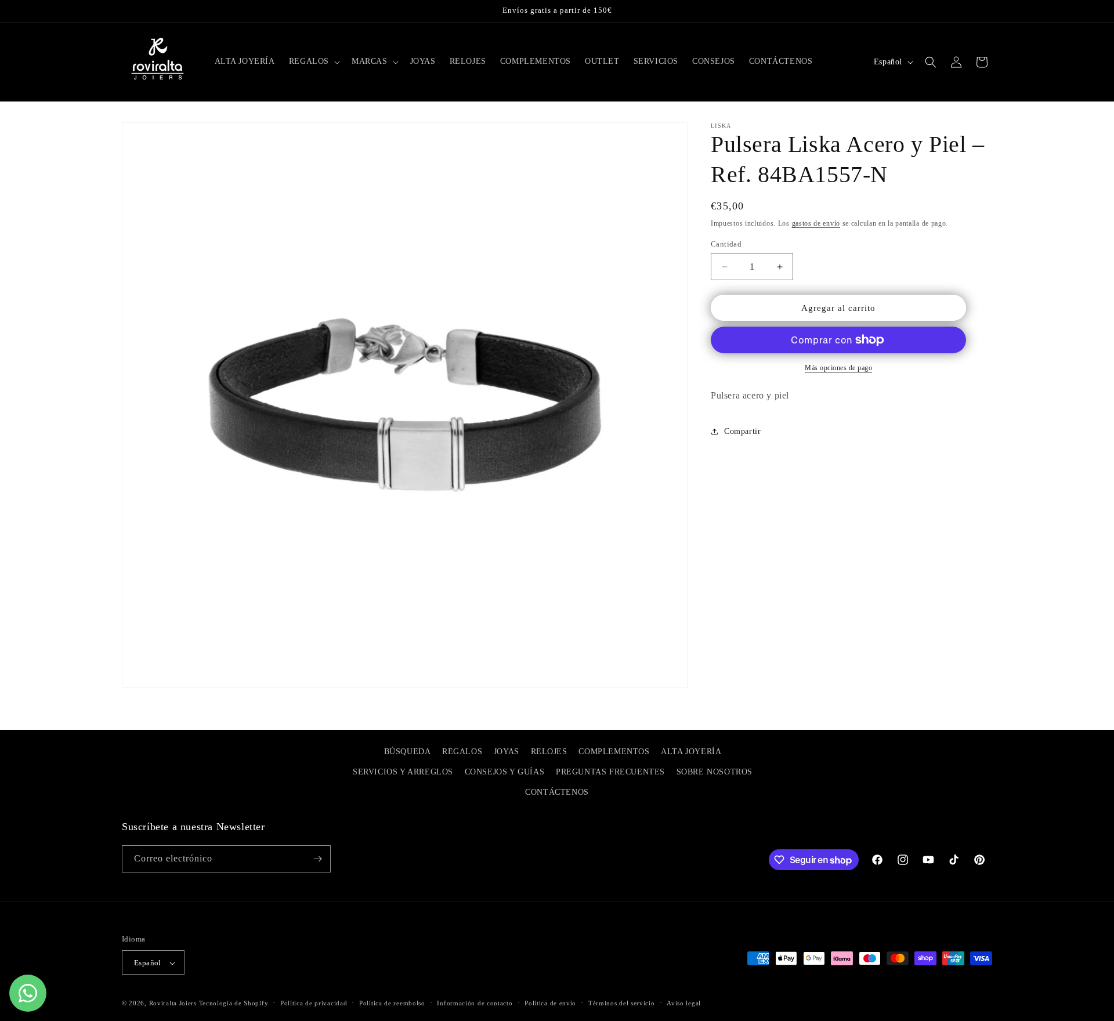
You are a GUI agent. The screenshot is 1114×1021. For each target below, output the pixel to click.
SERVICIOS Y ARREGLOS (403, 771)
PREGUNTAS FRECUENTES (610, 771)
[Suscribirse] (317, 858)
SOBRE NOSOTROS (715, 771)
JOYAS (506, 751)
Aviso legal (684, 1003)
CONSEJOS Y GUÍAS (505, 771)
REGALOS (462, 751)
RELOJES (549, 751)
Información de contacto (474, 1003)
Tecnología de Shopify (234, 1003)
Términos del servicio (621, 1003)
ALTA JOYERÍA (691, 751)
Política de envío (550, 1003)
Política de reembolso (392, 1003)
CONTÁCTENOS (557, 792)
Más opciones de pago (838, 368)
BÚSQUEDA (407, 751)
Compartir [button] (742, 431)
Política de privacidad (313, 1003)
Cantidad (726, 244)
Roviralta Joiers (173, 1003)
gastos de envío (816, 223)
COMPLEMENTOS (613, 751)
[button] (313, 61)
